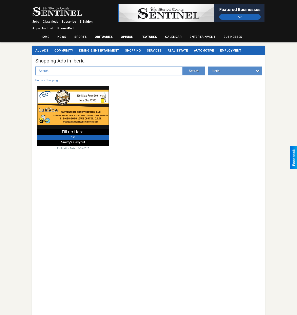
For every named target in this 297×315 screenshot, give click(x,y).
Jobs (35, 21)
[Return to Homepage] (57, 11)
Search (194, 71)
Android (47, 28)
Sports (80, 37)
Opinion (127, 37)
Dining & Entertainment (99, 50)
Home (44, 37)
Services (154, 50)
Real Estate (178, 50)
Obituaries (104, 37)
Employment (230, 50)
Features (149, 37)
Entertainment (202, 37)
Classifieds (50, 21)
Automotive (204, 50)
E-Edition (86, 21)
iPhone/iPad (65, 28)
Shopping (133, 50)
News (61, 37)
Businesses (232, 37)
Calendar (173, 37)
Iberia (216, 71)
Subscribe (69, 21)
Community (63, 50)
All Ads (41, 50)
